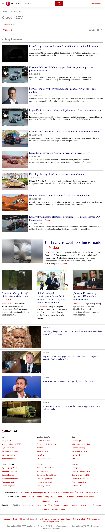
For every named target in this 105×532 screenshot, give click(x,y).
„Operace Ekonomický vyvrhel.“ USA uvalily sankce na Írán (84, 296)
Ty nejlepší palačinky (10, 468)
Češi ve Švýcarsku (44, 479)
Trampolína (48, 497)
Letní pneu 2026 (78, 468)
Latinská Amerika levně (46, 482)
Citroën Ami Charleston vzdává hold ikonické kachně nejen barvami (64, 131)
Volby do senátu (8, 455)
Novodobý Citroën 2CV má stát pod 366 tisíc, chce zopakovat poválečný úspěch (61, 69)
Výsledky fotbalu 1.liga (81, 444)
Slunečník (59, 497)
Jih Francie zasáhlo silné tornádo (73, 242)
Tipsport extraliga (79, 448)
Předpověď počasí (38, 492)
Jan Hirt (40, 448)
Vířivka (57, 501)
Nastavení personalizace (52, 521)
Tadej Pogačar (43, 451)
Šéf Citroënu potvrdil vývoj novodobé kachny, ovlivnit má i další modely (62, 90)
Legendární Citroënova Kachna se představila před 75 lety (59, 152)
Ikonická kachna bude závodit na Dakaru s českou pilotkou (59, 195)
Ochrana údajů (79, 519)
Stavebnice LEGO (44, 505)
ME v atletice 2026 (79, 451)
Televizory (97, 505)
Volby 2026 (6, 441)
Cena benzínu (67, 492)
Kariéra (32, 519)
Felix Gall (40, 455)
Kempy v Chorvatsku (45, 468)
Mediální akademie (51, 519)
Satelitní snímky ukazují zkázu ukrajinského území (15, 294)
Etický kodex (66, 519)
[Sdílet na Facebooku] (98, 30)
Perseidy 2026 (53, 492)
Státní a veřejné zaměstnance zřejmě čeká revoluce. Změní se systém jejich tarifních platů (51, 297)
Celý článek (63, 263)
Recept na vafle (8, 482)
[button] (15, 53)
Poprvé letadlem (43, 471)
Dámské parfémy (61, 505)
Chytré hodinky (44, 509)
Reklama (24, 519)
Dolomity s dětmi (43, 486)
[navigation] (3, 4)
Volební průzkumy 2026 (11, 444)
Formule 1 (76, 455)
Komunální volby (8, 459)
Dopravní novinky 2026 (81, 475)
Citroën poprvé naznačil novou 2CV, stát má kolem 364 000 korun (63, 46)
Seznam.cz (96, 4)
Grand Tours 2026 (44, 459)
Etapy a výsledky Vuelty (46, 444)
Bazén (23, 497)
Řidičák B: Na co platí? (81, 479)
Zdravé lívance (8, 475)
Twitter (15, 519)
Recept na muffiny (9, 471)
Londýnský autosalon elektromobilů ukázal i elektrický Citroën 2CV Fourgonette (65, 218)
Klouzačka (69, 497)
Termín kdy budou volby (11, 451)
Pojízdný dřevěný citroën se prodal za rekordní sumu (56, 174)
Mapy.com (24, 492)
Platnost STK (77, 486)
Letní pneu (74, 505)
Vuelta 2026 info (43, 441)
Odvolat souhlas (93, 519)
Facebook (7, 519)
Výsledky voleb (8, 448)
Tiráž (39, 519)
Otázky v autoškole (79, 482)
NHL (73, 459)
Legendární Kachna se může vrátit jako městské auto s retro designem (65, 110)
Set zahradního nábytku (85, 497)
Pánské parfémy (58, 509)
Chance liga (76, 441)
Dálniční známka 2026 (81, 471)
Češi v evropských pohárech (86, 492)
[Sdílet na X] (101, 30)
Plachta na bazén (35, 497)
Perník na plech (8, 486)
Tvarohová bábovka (10, 479)
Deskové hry (86, 505)
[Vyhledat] (59, 3)
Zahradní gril (48, 501)
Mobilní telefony (29, 505)
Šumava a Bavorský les (46, 475)
